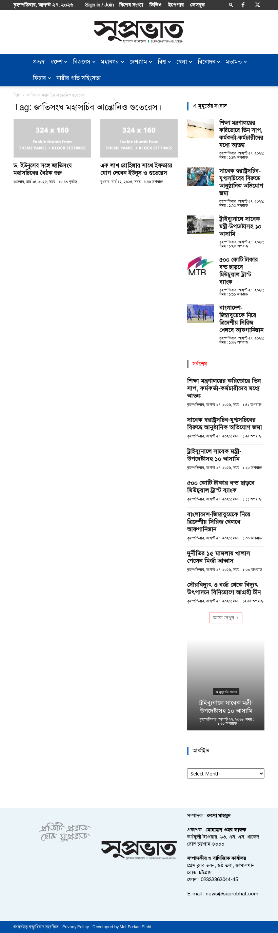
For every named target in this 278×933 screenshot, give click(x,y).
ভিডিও (156, 5)
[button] (231, 4)
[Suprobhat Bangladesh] (139, 32)
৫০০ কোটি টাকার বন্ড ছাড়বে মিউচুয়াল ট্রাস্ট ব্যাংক (238, 271)
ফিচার (39, 78)
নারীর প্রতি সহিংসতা (79, 78)
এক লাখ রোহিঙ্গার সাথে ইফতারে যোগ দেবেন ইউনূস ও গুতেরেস (136, 169)
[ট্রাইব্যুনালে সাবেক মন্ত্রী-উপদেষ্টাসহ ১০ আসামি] (200, 224)
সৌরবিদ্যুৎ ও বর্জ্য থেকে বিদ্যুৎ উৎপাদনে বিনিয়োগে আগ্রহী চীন (224, 588)
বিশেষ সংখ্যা (131, 5)
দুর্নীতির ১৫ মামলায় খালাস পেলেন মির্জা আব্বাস (218, 557)
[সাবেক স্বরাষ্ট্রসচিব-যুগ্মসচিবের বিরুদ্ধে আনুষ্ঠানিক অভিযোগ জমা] (200, 176)
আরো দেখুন (223, 618)
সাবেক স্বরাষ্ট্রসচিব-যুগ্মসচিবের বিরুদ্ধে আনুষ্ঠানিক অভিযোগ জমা (241, 182)
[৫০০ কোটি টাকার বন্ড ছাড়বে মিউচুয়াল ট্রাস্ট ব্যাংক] (200, 265)
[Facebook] (243, 4)
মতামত (234, 61)
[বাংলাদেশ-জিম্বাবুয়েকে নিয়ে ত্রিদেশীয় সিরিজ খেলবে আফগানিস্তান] (200, 313)
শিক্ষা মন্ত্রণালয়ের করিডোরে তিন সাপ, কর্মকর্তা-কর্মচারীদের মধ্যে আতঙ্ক (241, 134)
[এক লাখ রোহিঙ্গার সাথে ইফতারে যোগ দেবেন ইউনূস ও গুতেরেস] (139, 138)
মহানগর (110, 61)
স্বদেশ (56, 61)
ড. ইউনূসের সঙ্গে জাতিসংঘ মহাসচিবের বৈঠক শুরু (43, 169)
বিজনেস (82, 61)
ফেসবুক (197, 5)
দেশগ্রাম (138, 61)
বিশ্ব (162, 61)
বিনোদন (206, 61)
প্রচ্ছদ (38, 61)
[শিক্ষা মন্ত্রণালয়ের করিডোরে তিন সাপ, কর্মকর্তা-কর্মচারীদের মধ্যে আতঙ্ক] (200, 128)
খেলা (181, 61)
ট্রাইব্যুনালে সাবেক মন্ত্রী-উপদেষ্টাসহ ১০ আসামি (240, 226)
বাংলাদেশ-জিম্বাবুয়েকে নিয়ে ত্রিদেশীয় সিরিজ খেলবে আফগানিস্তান (241, 319)
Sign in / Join (99, 5)
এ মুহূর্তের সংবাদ (226, 691)
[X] (257, 4)
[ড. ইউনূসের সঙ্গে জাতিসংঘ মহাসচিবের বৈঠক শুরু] (52, 138)
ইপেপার (176, 5)
